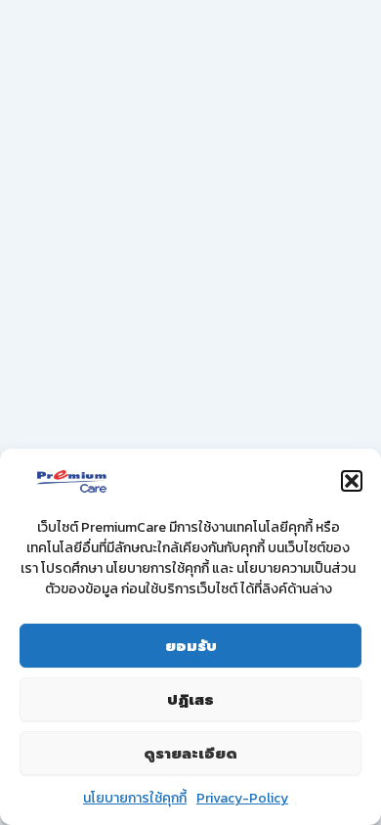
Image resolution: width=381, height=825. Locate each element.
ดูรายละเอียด (190, 753)
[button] (351, 481)
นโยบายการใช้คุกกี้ (135, 798)
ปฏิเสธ (190, 700)
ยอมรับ (191, 646)
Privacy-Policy (242, 798)
